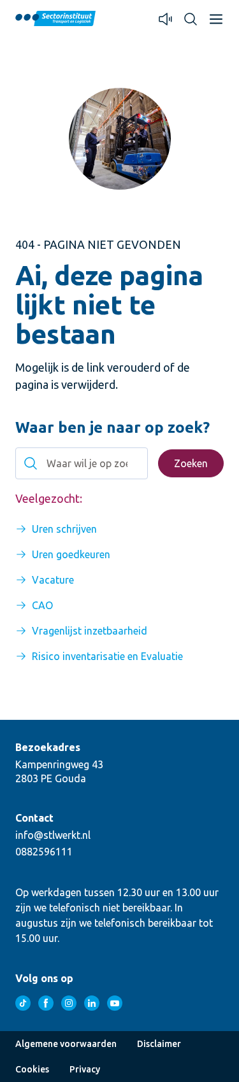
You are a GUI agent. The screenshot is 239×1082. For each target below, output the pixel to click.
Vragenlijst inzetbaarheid (89, 630)
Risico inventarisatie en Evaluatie (107, 656)
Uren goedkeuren (71, 554)
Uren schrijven (64, 529)
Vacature (53, 580)
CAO (42, 605)
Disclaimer (159, 1044)
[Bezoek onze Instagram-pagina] (68, 1003)
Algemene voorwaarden (66, 1044)
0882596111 (44, 851)
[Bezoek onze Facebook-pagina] (46, 1003)
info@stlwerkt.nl (53, 835)
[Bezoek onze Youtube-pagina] (114, 1003)
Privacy (84, 1069)
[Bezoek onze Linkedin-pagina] (91, 1003)
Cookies (32, 1069)
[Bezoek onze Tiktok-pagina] (23, 1003)
